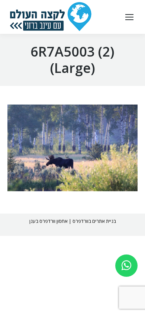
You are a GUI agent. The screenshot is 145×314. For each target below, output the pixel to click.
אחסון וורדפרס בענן (48, 221)
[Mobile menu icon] (129, 17)
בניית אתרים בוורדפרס (94, 221)
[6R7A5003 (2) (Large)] (72, 148)
